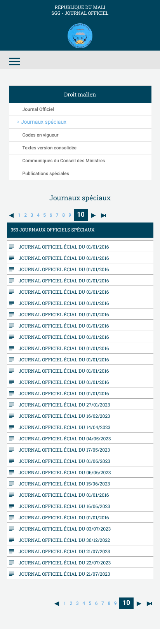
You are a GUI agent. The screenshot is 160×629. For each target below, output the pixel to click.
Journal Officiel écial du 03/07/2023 (63, 528)
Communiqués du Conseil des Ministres (64, 160)
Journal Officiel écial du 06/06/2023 (63, 472)
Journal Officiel (38, 109)
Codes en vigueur (41, 135)
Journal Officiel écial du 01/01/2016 (62, 246)
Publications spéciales (46, 173)
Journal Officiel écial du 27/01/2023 (62, 404)
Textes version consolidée (50, 148)
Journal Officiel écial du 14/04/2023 (62, 427)
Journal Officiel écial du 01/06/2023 (62, 460)
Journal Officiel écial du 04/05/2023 (63, 438)
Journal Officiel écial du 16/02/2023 (62, 415)
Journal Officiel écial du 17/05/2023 (62, 449)
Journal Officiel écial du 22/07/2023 (63, 562)
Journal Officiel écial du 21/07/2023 (62, 551)
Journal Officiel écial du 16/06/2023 (62, 506)
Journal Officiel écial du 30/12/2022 (62, 539)
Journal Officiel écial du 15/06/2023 (62, 483)
